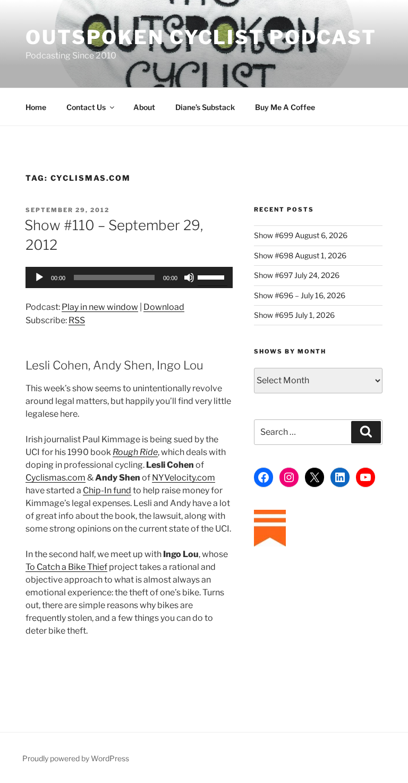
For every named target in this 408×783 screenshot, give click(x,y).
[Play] (39, 277)
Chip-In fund (107, 490)
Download (163, 307)
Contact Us (86, 107)
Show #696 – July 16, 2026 (299, 295)
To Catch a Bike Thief (66, 567)
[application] (129, 277)
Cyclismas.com (56, 478)
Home (36, 107)
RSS (77, 320)
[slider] (212, 276)
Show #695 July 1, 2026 (294, 314)
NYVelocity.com (183, 478)
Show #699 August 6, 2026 (300, 235)
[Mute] (189, 277)
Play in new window (100, 307)
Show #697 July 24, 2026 (296, 275)
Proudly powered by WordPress (75, 758)
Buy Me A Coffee (285, 107)
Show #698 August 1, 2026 (300, 255)
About (144, 107)
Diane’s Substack (205, 107)
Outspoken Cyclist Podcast (201, 37)
